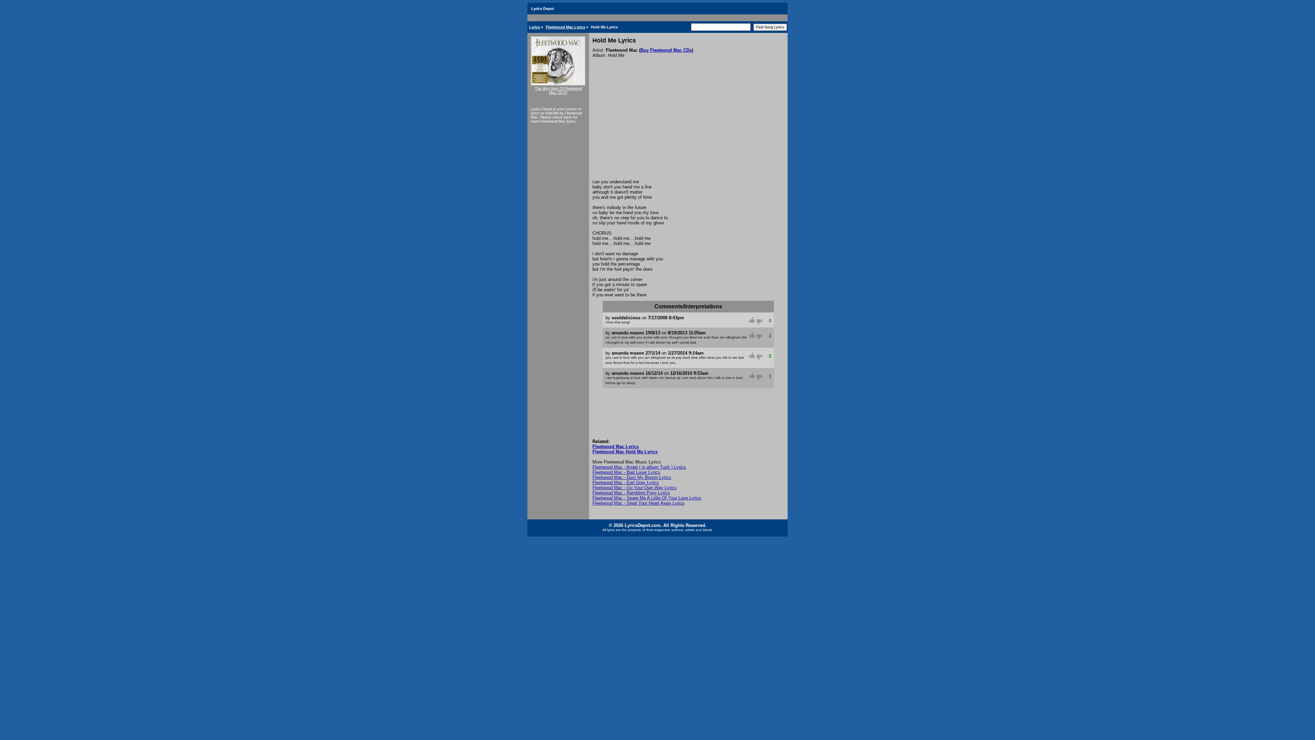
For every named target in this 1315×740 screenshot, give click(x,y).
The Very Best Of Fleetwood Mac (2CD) (558, 90)
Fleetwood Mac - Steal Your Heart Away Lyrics (638, 503)
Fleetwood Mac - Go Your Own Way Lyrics (634, 487)
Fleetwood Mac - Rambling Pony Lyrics (631, 492)
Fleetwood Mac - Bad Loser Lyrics (626, 472)
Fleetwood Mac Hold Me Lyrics (625, 451)
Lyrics (534, 27)
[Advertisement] (688, 128)
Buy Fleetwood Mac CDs (666, 50)
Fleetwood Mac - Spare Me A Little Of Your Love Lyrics (646, 498)
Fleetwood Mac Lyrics (565, 27)
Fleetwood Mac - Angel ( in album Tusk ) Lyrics (639, 467)
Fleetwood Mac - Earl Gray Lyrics (625, 482)
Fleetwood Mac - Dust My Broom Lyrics (631, 477)
